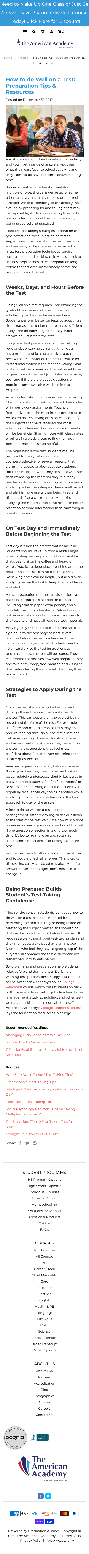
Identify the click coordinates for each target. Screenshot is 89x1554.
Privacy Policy (31, 1540)
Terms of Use (72, 1536)
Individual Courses (44, 1192)
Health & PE (44, 1306)
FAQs (44, 1229)
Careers (44, 1408)
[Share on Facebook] (20, 1143)
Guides (44, 1402)
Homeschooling (44, 1204)
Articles (23, 57)
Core (44, 1281)
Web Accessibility (61, 1540)
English (44, 1300)
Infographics (44, 1396)
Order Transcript (44, 1344)
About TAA (44, 1371)
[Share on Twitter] (27, 1143)
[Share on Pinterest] (34, 1143)
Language (44, 1313)
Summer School (44, 1198)
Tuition (44, 1223)
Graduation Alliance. (44, 1531)
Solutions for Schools (44, 1211)
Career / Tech (44, 1269)
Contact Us (44, 1415)
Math (44, 1325)
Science (44, 1331)
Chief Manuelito (44, 1275)
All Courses (44, 1256)
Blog (44, 1390)
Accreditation (44, 1383)
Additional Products (44, 1217)
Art (44, 1263)
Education (44, 1288)
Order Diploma (44, 1350)
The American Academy (36, 1536)
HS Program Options (44, 1179)
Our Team (44, 1377)
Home (8, 57)
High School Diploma (44, 1186)
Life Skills (44, 1319)
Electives (44, 1294)
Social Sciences (44, 1338)
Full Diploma (44, 1250)
